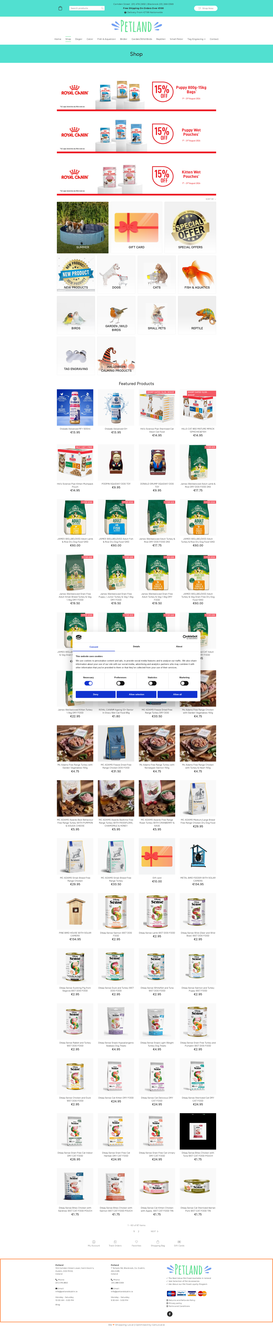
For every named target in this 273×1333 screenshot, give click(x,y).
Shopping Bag (158, 1245)
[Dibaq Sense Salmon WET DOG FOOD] (116, 911)
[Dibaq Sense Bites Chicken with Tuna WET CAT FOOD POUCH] (198, 1131)
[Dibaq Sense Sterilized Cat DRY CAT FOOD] (198, 1076)
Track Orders (115, 1245)
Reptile (160, 39)
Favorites (136, 1245)
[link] (79, 39)
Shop (68, 39)
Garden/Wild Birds (142, 39)
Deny (95, 694)
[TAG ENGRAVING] (76, 350)
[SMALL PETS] (157, 309)
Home (57, 39)
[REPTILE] (197, 309)
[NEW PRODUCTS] (76, 269)
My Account (94, 1245)
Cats (89, 39)
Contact (214, 39)
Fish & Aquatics (105, 39)
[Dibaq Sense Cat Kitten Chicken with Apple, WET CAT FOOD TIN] (157, 1186)
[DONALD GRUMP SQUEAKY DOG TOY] (157, 462)
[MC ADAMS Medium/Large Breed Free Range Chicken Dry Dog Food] (198, 798)
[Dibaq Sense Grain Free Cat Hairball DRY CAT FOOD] (116, 1131)
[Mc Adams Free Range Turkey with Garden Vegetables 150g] (75, 743)
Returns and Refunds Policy (182, 1300)
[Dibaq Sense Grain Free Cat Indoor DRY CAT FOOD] (75, 1131)
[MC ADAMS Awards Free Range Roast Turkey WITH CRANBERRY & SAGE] (157, 798)
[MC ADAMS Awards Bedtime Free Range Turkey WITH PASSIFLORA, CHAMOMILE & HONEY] (116, 798)
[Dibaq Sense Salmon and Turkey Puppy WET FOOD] (198, 966)
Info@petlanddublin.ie (66, 1291)
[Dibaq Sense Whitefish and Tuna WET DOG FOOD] (157, 966)
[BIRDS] (76, 309)
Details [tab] (136, 646)
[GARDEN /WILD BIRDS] (116, 309)
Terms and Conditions (179, 1306)
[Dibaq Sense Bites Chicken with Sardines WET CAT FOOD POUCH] (75, 1186)
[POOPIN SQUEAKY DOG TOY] (116, 462)
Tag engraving (196, 39)
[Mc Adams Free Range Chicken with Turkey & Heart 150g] (198, 743)
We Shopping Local (121, 1324)
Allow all (177, 694)
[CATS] (157, 269)
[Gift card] (157, 856)
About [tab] (179, 646)
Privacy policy (175, 1303)
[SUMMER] (82, 222)
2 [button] (138, 1231)
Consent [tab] (94, 647)
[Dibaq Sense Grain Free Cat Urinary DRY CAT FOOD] (157, 1131)
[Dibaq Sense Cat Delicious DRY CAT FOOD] (157, 1076)
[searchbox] (87, 8)
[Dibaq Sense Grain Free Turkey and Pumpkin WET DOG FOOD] (198, 1021)
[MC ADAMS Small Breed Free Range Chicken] (75, 856)
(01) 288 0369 (166, 4)
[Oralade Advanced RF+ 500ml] (75, 407)
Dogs (78, 39)
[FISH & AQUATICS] (197, 269)
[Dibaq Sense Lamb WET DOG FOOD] (157, 911)
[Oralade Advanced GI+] (116, 407)
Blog (57, 1304)
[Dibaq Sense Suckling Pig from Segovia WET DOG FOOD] (75, 966)
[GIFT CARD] (136, 222)
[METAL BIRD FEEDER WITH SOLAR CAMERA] (198, 856)
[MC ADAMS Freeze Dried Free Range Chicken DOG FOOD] (116, 743)
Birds (123, 39)
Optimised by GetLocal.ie (150, 1324)
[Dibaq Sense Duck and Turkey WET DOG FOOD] (116, 966)
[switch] (120, 683)
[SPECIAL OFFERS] (190, 222)
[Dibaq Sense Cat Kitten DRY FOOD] (116, 1076)
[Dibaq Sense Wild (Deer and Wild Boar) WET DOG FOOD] (198, 911)
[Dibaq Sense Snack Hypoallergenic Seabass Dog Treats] (116, 1021)
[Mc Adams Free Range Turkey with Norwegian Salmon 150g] (157, 743)
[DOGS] (116, 269)
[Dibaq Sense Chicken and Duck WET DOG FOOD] (75, 1076)
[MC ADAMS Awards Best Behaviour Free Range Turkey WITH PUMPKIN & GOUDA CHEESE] (75, 798)
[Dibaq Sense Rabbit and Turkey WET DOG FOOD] (75, 1021)
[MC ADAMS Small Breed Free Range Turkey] (116, 856)
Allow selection (136, 694)
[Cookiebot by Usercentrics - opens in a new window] (184, 637)
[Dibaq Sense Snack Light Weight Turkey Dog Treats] (157, 1021)
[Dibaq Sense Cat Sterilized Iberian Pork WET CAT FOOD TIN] (198, 1186)
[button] (206, 8)
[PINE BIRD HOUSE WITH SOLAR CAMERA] (75, 911)
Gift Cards (179, 1245)
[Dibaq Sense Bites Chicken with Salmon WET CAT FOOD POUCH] (116, 1186)
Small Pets (176, 39)
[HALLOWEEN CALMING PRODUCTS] (116, 350)
